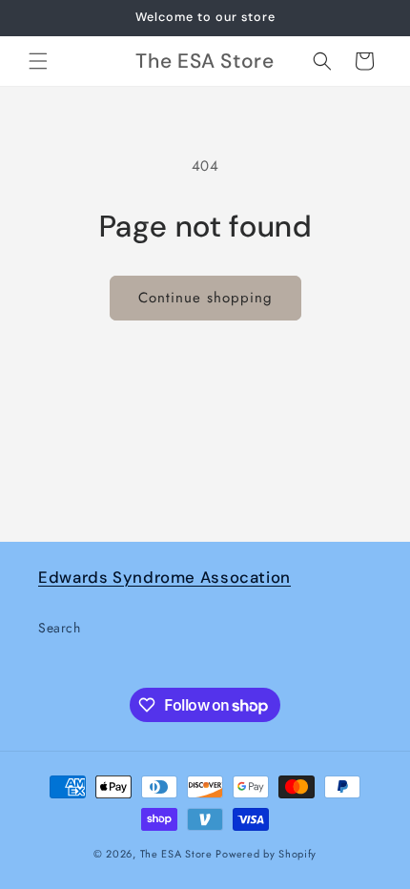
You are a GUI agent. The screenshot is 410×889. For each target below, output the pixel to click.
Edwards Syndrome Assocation (164, 577)
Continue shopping (205, 297)
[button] (38, 61)
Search (59, 627)
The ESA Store (176, 853)
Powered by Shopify (266, 853)
